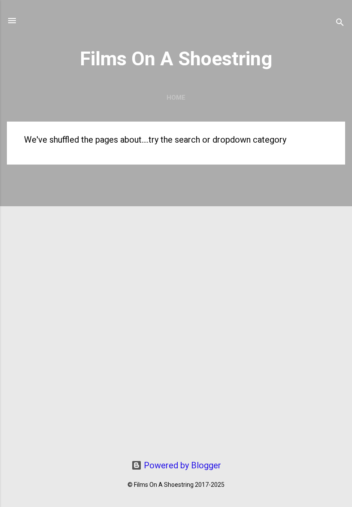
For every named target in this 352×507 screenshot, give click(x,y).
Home (176, 97)
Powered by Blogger (181, 465)
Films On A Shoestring (176, 58)
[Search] (340, 23)
